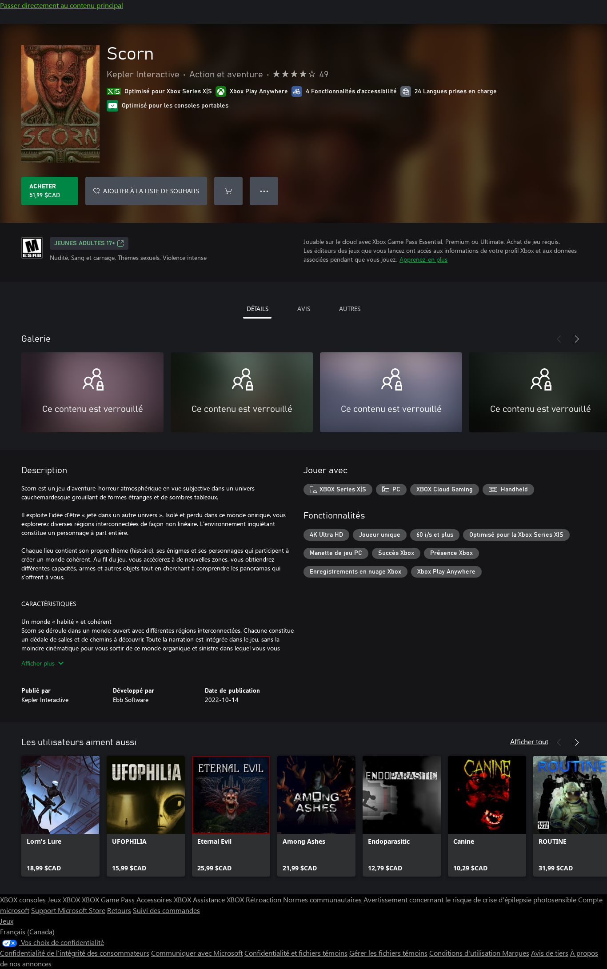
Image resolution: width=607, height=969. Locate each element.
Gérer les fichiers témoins (388, 952)
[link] (60, 816)
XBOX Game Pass (108, 899)
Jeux (6, 920)
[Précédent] (559, 339)
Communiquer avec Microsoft (197, 952)
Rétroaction (263, 899)
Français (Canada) (27, 931)
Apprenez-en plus (423, 259)
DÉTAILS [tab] (257, 308)
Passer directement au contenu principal (61, 5)
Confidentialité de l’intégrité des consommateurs (74, 952)
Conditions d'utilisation (465, 952)
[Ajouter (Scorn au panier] (228, 191)
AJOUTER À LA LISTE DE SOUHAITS (151, 191)
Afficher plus (38, 663)
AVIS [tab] (303, 308)
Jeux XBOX (65, 899)
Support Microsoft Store (68, 910)
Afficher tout (529, 741)
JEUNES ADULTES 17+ (84, 243)
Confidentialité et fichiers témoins (295, 952)
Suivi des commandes (166, 910)
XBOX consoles (23, 899)
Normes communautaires (322, 899)
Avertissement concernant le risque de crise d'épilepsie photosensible (469, 899)
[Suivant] (577, 339)
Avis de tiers (549, 952)
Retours (119, 910)
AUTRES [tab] (349, 308)
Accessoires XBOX (164, 899)
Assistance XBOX (219, 899)
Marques (515, 952)
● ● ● (264, 190)
